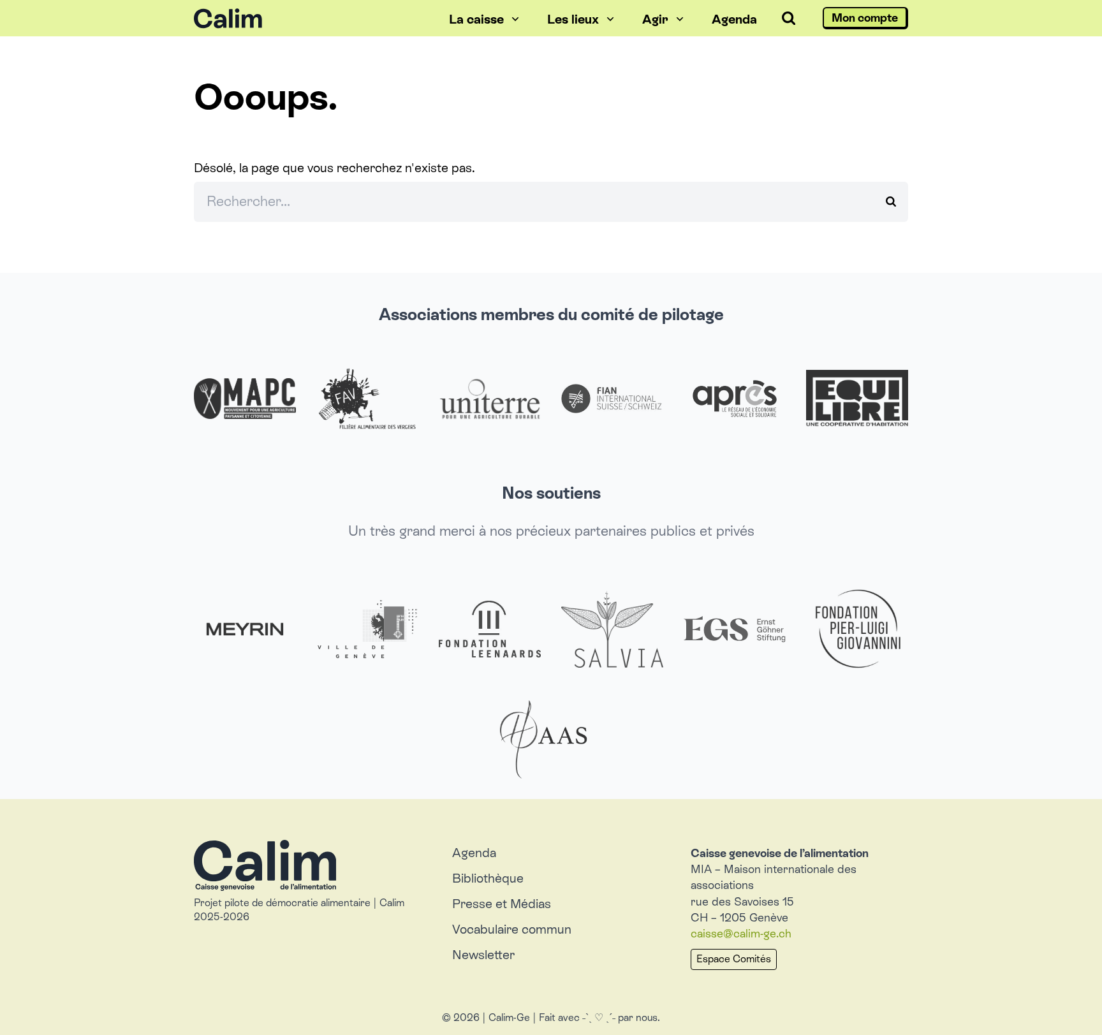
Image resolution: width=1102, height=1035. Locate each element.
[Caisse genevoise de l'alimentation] (307, 18)
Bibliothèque (488, 878)
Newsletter (483, 955)
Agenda (474, 853)
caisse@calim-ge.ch (741, 933)
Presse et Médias (501, 904)
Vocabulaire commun (511, 929)
